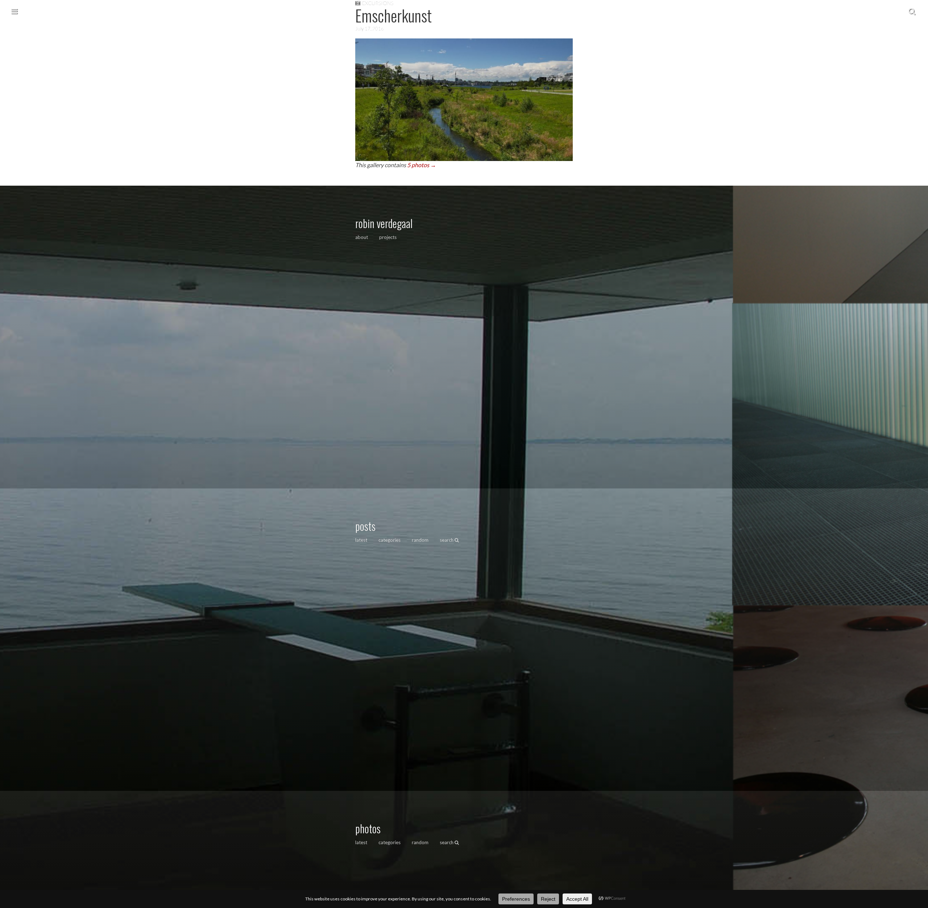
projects (388, 237)
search (447, 540)
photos (368, 828)
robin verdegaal (384, 223)
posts (365, 526)
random (420, 540)
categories (389, 540)
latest (361, 540)
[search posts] (912, 11)
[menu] (14, 11)
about (361, 237)
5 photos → (421, 164)
